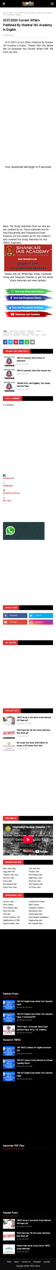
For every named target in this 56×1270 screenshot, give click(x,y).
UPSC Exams (8, 905)
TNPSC (11, 13)
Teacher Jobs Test (10, 875)
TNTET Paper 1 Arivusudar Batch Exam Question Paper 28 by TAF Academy (32, 1028)
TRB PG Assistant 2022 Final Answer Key (34, 371)
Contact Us (26, 1262)
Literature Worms (11, 493)
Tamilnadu (25, 335)
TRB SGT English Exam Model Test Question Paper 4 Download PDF (35, 1015)
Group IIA (30, 331)
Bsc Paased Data (35, 924)
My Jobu (7, 501)
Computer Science (36, 908)
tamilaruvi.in (8, 478)
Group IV (39, 331)
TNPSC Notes (35, 1266)
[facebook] (15, 615)
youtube (47, 1262)
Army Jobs (7, 881)
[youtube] (15, 622)
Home (5, 13)
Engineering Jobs (35, 920)
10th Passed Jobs (36, 884)
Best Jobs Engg (9, 869)
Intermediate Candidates (39, 917)
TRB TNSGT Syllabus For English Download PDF (34, 1049)
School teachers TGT (11, 917)
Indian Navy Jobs (35, 878)
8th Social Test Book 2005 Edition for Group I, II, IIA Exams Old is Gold (32, 744)
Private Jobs (34, 872)
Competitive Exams (37, 902)
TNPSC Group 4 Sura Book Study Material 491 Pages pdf (34, 719)
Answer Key (13, 331)
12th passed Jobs (10, 884)
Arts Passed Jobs (10, 908)
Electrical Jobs (35, 881)
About (16, 1262)
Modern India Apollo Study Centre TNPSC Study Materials (33, 1247)
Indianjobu (8, 486)
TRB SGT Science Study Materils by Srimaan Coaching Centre (35, 1061)
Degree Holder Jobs (11, 924)
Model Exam (7, 333)
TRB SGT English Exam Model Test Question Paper (35, 1003)
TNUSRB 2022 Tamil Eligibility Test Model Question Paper (33, 384)
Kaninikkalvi (9, 35)
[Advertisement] (28, 82)
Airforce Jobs (8, 878)
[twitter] (41, 615)
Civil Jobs (6, 914)
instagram (37, 1262)
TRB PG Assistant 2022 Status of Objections (31, 359)
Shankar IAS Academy (11, 335)
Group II (23, 331)
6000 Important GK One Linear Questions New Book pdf (33, 731)
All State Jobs (35, 887)
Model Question (19, 333)
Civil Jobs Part (34, 869)
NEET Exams (34, 905)
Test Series (35, 335)
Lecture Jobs (8, 902)
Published (30, 333)
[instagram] (41, 622)
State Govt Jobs (10, 887)
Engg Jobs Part (9, 872)
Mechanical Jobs (35, 911)
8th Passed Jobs (35, 875)
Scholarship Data (35, 914)
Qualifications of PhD (11, 920)
